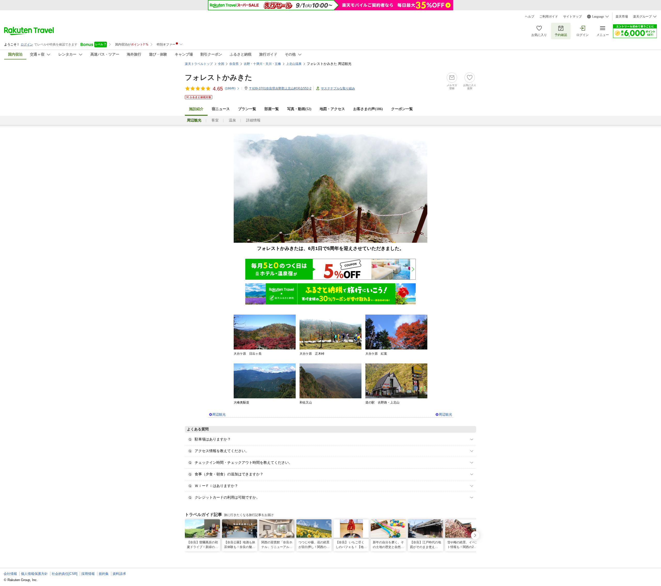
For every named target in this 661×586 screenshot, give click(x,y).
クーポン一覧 (402, 109)
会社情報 (10, 574)
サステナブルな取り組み (338, 88)
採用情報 (88, 574)
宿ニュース (221, 109)
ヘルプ (529, 16)
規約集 (104, 574)
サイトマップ (572, 16)
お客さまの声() (368, 109)
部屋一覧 (271, 109)
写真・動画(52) (299, 109)
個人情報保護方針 (34, 574)
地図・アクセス (332, 109)
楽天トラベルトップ (199, 64)
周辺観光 (219, 414)
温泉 (232, 120)
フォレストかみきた (218, 77)
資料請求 (119, 574)
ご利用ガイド (548, 16)
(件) (230, 88)
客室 (215, 120)
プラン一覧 (247, 109)
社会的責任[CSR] (64, 574)
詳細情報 (253, 120)
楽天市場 (622, 16)
